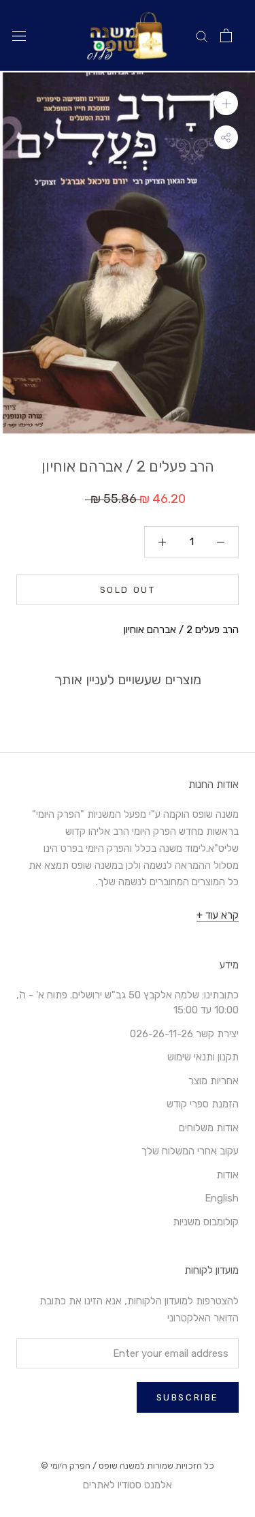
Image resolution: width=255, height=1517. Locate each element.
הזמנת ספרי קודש (203, 1104)
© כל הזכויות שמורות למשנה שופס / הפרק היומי (127, 1465)
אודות (227, 1175)
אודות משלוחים (209, 1128)
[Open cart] (226, 35)
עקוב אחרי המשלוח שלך (190, 1151)
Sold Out (128, 590)
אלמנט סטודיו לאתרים (127, 1485)
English (222, 1198)
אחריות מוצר (213, 1081)
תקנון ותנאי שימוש (203, 1057)
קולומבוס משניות (206, 1222)
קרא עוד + (218, 915)
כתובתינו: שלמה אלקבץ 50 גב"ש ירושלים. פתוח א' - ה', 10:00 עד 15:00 (127, 1003)
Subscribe (187, 1397)
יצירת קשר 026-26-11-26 (184, 1034)
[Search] (202, 36)
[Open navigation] (19, 36)
